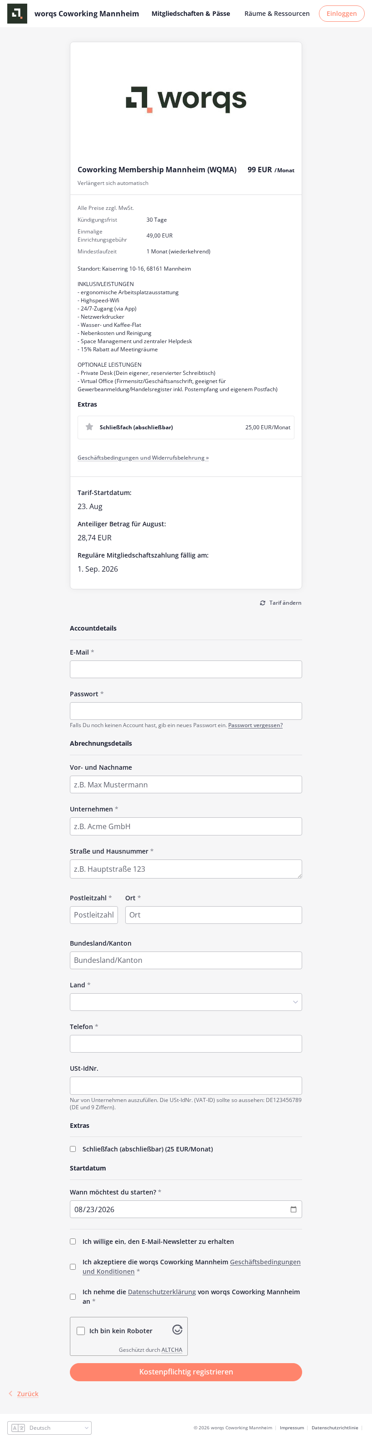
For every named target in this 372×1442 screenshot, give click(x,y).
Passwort (84, 693)
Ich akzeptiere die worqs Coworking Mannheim (192, 1267)
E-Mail (79, 652)
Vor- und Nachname (101, 767)
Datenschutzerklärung (162, 1291)
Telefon (81, 1026)
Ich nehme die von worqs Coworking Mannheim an (191, 1296)
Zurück (28, 1393)
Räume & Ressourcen (277, 13)
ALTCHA (172, 1350)
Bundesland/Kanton (101, 943)
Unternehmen (91, 809)
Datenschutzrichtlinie (335, 1427)
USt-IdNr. (84, 1068)
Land (77, 985)
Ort (130, 897)
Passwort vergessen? (255, 725)
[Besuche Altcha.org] (177, 1332)
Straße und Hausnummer (109, 851)
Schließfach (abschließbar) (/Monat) (148, 1149)
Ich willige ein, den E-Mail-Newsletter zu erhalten (158, 1241)
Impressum (292, 1427)
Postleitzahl (88, 897)
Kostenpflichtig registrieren (186, 1372)
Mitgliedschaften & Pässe (191, 13)
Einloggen (342, 13)
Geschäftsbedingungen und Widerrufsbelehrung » (143, 457)
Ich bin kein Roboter (120, 1330)
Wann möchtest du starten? (113, 1192)
